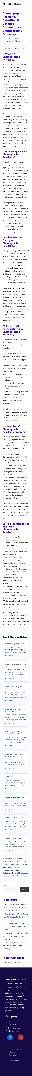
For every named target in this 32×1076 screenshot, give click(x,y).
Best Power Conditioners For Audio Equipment (15, 755)
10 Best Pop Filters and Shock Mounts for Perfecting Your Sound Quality (16, 926)
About (10, 1021)
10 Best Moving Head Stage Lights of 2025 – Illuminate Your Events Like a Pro (16, 936)
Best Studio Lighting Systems (15, 644)
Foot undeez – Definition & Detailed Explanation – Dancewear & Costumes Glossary (16, 864)
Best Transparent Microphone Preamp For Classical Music (15, 733)
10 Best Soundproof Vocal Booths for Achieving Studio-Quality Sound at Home (15, 917)
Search (5, 885)
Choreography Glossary (14, 858)
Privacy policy (14, 1061)
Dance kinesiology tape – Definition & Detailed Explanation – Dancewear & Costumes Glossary (16, 873)
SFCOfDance (14, 3)
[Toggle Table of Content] (23, 48)
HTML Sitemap (13, 1028)
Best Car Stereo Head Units (14, 797)
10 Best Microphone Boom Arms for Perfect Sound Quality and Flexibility (15, 946)
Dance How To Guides (16, 987)
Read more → (9, 655)
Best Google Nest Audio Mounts (16, 818)
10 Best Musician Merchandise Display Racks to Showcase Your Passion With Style (15, 907)
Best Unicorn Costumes (13, 838)
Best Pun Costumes (11, 777)
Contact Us (12, 1024)
